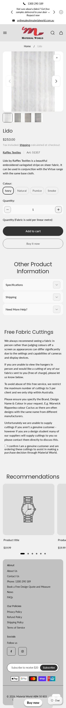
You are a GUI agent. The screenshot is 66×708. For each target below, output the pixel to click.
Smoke (52, 190)
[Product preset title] (28, 509)
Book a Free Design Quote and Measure (28, 586)
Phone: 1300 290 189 (19, 581)
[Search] (52, 33)
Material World (24, 696)
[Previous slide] (12, 12)
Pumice (37, 190)
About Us (12, 570)
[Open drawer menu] (5, 33)
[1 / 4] (7, 117)
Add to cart (33, 231)
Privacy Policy (14, 611)
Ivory (8, 190)
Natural (22, 190)
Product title (11, 540)
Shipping (25, 145)
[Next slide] (54, 12)
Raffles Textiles (12, 152)
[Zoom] (56, 57)
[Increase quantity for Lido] (58, 209)
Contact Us (13, 576)
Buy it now (33, 243)
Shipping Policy (15, 622)
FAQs (10, 597)
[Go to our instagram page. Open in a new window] (22, 651)
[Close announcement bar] (61, 12)
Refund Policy (14, 617)
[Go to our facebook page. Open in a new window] (11, 651)
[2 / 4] (18, 117)
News (10, 591)
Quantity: (9, 200)
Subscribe (49, 667)
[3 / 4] (28, 117)
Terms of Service (16, 627)
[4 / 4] (38, 117)
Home (27, 46)
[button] (22, 553)
